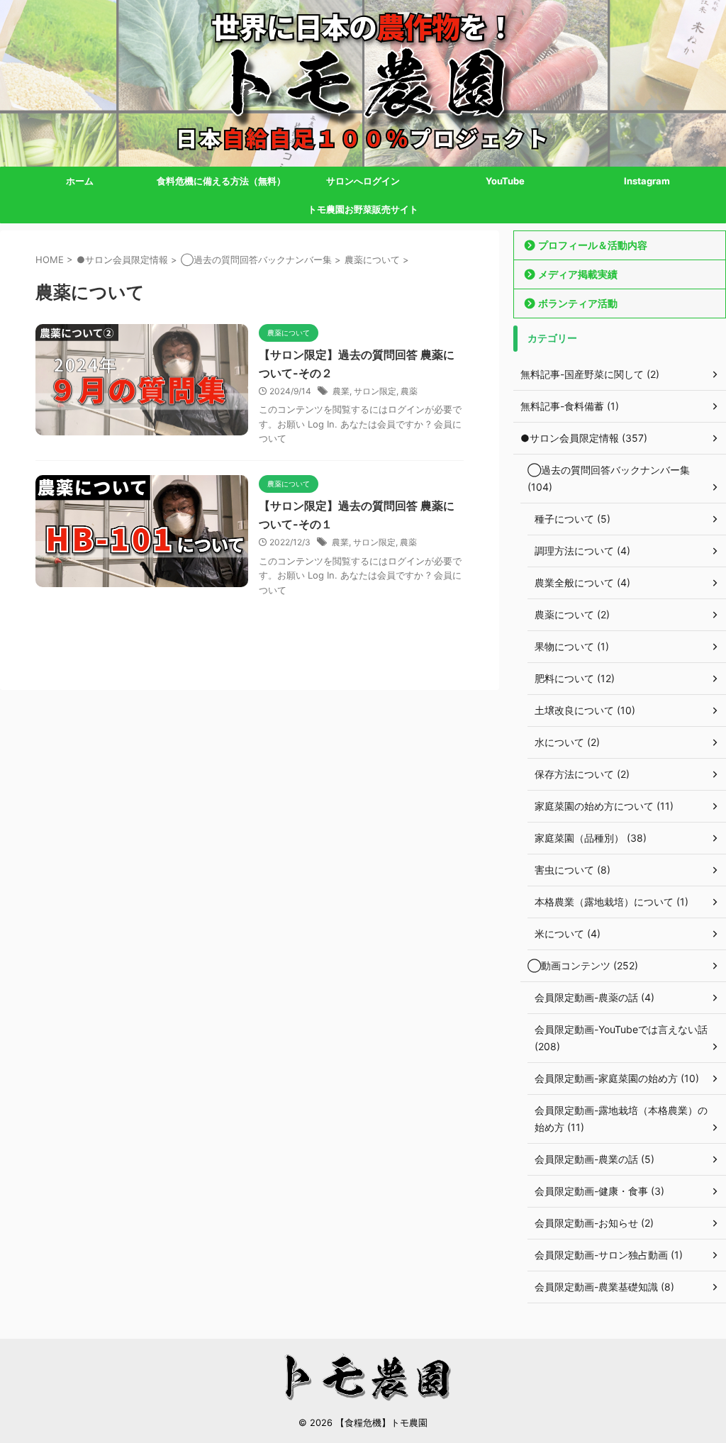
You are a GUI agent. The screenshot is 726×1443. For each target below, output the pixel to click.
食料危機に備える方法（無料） (221, 180)
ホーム (80, 180)
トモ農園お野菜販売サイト (363, 209)
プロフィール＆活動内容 (592, 245)
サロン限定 (375, 391)
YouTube (505, 180)
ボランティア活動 (578, 303)
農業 (341, 391)
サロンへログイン (363, 180)
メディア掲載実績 (578, 274)
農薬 (409, 391)
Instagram (647, 180)
